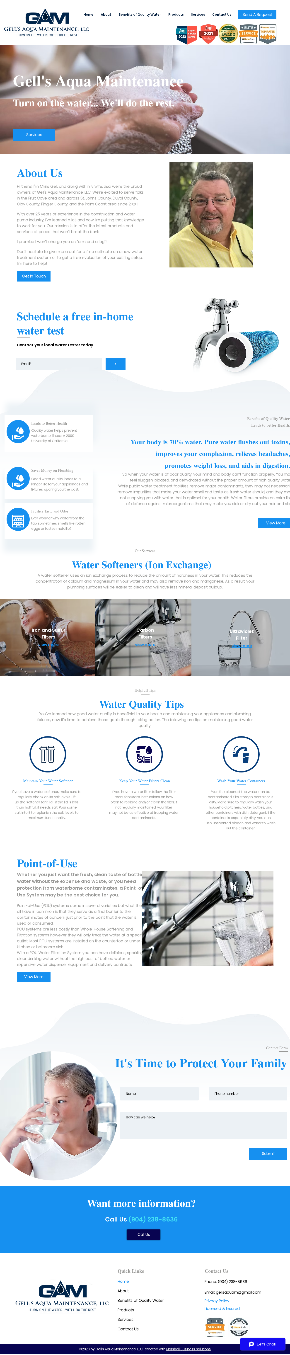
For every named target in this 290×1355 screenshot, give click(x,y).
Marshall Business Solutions (188, 1349)
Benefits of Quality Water (141, 1300)
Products (126, 1310)
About (123, 1291)
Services (125, 1319)
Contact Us (128, 1329)
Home (123, 1281)
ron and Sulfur (49, 630)
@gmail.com (249, 1292)
